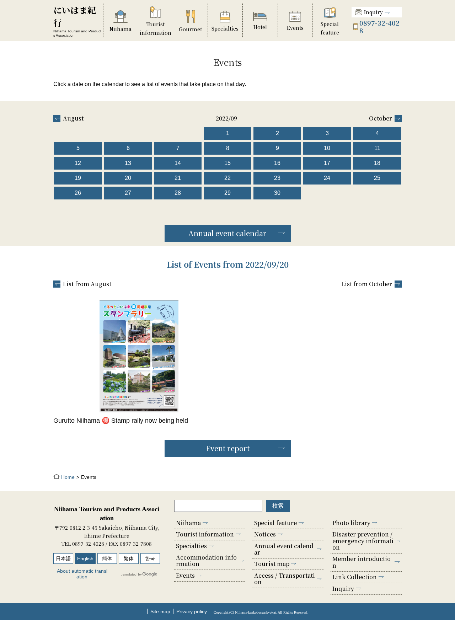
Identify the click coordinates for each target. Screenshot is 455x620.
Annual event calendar (227, 233)
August (73, 118)
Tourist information (205, 534)
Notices (265, 534)
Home (68, 477)
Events (185, 575)
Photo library (351, 523)
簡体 (107, 558)
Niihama (188, 523)
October (380, 118)
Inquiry (373, 12)
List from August (87, 284)
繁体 (129, 558)
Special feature (275, 523)
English (85, 558)
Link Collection (354, 577)
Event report (228, 448)
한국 (150, 558)
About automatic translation (82, 573)
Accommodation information (206, 560)
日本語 (63, 558)
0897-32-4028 (379, 26)
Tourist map (271, 564)
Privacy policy (191, 611)
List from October (366, 284)
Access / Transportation (284, 578)
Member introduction (361, 562)
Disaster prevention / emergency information (363, 540)
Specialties (191, 546)
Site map (160, 611)
